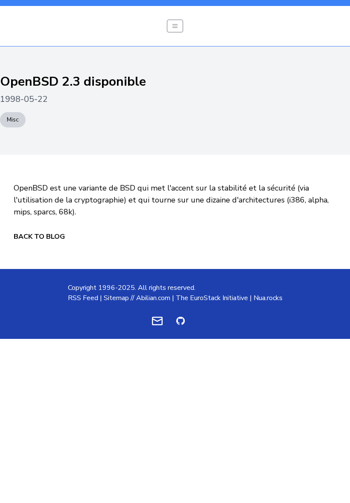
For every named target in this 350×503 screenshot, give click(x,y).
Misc (13, 120)
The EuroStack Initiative (212, 298)
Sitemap (116, 298)
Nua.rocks (268, 298)
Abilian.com (153, 298)
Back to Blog (39, 236)
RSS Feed (83, 298)
